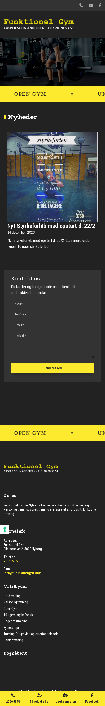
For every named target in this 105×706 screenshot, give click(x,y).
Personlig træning (16, 602)
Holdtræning (12, 596)
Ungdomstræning (16, 621)
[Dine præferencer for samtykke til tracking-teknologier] (4, 529)
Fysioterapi (11, 627)
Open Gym (11, 608)
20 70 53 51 (12, 561)
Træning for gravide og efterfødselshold (31, 634)
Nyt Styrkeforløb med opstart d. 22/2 (51, 225)
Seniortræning (13, 640)
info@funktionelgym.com (23, 573)
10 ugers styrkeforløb (18, 615)
